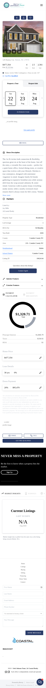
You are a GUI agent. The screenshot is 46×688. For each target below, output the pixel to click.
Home (23, 563)
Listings (23, 566)
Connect (23, 582)
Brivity (21, 682)
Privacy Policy (10, 685)
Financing (23, 576)
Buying (23, 570)
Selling (23, 573)
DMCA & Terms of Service (25, 685)
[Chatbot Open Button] (40, 682)
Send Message (34, 633)
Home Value (23, 579)
